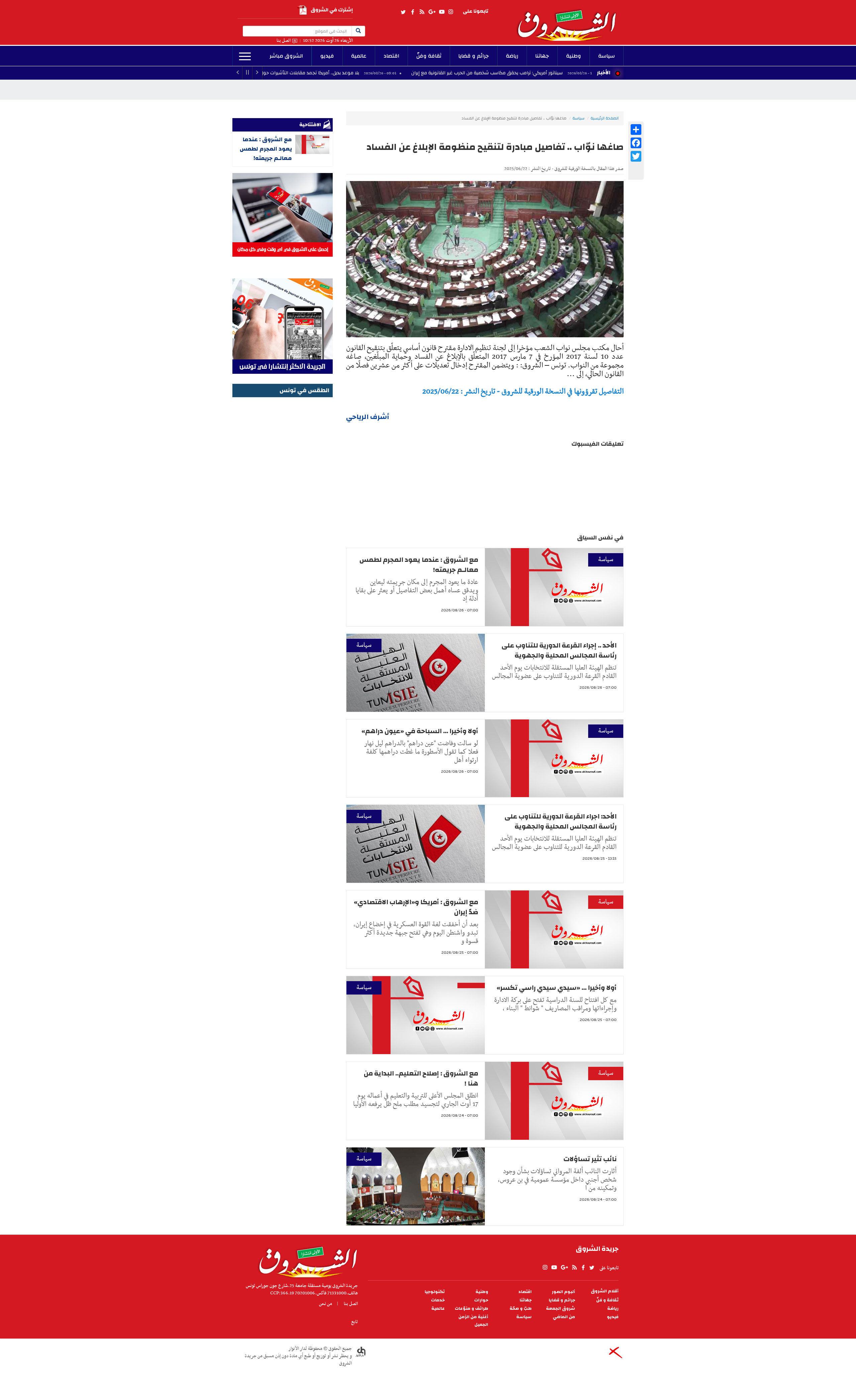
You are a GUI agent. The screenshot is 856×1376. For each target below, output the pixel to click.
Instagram (451, 12)
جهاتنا (542, 56)
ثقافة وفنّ (428, 56)
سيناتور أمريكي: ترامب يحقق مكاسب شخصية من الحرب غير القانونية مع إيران (554, 73)
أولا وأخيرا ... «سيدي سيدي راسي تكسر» (557, 987)
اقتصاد (391, 56)
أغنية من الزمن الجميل (473, 1320)
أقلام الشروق (605, 1291)
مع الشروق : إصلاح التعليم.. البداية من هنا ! (421, 1078)
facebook (413, 12)
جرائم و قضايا (473, 56)
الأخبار (603, 73)
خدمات (438, 1300)
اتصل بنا (284, 40)
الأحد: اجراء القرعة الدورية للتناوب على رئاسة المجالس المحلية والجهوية (561, 821)
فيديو (327, 56)
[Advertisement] (282, 499)
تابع (354, 1322)
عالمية (358, 56)
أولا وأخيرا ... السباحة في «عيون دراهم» (419, 731)
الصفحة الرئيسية (605, 118)
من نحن (325, 1304)
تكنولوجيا (435, 1292)
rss (422, 12)
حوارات (481, 1300)
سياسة (606, 56)
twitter (404, 12)
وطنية (573, 56)
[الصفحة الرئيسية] (570, 20)
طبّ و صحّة (521, 1308)
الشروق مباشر (286, 56)
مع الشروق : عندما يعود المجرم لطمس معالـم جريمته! (418, 564)
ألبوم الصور (563, 1292)
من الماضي (564, 1317)
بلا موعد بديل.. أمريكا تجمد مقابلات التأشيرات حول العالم (370, 73)
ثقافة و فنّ (607, 1300)
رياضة (512, 56)
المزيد (245, 56)
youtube (442, 12)
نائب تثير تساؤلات (590, 1159)
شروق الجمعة (560, 1308)
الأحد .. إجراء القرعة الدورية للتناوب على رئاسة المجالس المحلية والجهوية (559, 650)
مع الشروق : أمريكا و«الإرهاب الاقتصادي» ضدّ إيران (416, 907)
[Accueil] (306, 1260)
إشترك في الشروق (332, 9)
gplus (432, 12)
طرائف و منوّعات (471, 1308)
